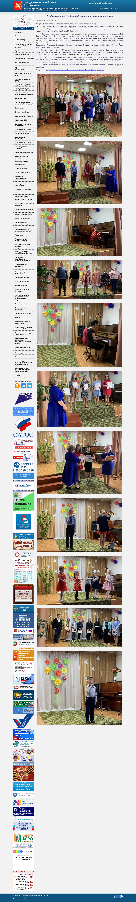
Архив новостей (20, 98)
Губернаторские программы (20, 308)
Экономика (19, 108)
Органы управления (22, 54)
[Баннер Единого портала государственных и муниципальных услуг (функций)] (23, 673)
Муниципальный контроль (24, 116)
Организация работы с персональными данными (24, 93)
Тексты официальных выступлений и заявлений (24, 103)
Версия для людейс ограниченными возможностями (101, 2)
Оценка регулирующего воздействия (23, 124)
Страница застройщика (23, 189)
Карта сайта (19, 32)
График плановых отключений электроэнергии (21, 266)
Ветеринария (19, 353)
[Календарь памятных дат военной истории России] (23, 550)
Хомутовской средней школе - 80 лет (22, 322)
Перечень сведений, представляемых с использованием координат (22, 297)
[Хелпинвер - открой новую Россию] (23, 821)
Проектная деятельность (23, 313)
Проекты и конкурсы (22, 133)
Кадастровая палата (22, 281)
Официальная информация (20, 68)
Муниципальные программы (20, 138)
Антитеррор (19, 235)
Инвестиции (19, 357)
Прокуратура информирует (24, 152)
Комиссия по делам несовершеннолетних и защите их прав (23, 163)
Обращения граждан (22, 89)
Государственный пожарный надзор (21, 239)
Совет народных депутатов (24, 58)
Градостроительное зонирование (21, 184)
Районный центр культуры (24, 199)
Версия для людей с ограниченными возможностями (31, 899)
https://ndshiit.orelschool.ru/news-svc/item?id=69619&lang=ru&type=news (75, 70)
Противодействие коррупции (21, 147)
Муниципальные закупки (23, 130)
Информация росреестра (23, 277)
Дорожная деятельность (23, 304)
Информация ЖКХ (21, 120)
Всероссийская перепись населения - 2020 (23, 328)
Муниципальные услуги (23, 143)
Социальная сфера (21, 196)
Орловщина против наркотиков (21, 272)
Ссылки (17, 375)
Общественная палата (22, 218)
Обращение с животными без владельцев (23, 348)
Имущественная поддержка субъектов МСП (24, 333)
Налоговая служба (21, 285)
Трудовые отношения (22, 172)
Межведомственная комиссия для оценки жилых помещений (22, 369)
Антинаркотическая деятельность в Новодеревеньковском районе (23, 341)
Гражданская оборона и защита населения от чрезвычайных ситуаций (23, 229)
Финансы (18, 317)
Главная (17, 36)
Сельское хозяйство (22, 112)
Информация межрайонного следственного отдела (22, 259)
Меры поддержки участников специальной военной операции (23, 362)
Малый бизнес (20, 193)
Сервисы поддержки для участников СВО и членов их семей (24, 46)
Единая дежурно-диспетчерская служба (22, 223)
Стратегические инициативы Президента (23, 40)
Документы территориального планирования (21, 178)
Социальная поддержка (23, 85)
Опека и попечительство (23, 214)
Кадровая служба (21, 168)
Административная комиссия (21, 157)
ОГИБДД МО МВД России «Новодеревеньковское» (23, 252)
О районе (18, 51)
